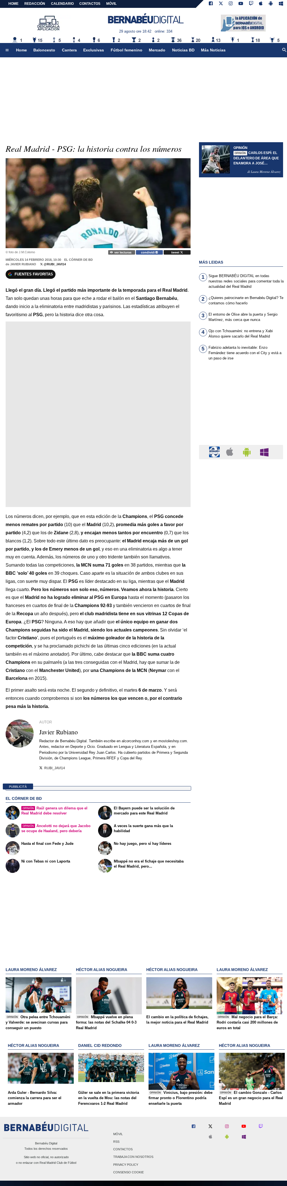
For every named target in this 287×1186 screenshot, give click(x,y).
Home (13, 3)
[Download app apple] (261, 4)
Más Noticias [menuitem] (213, 50)
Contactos (123, 1149)
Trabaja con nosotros (133, 1157)
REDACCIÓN (34, 3)
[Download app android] (271, 4)
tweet (175, 252)
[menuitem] (7, 50)
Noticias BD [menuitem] (183, 50)
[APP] (215, 452)
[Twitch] (251, 4)
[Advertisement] (241, 406)
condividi (148, 252)
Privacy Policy (125, 1164)
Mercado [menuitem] (157, 50)
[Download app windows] (281, 4)
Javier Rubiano (23, 264)
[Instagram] (230, 4)
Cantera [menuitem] (69, 50)
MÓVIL (111, 3)
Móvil (118, 1134)
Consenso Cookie (128, 1172)
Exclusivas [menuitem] (93, 50)
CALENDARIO (62, 3)
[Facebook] (210, 4)
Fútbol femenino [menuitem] (126, 50)
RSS (116, 1141)
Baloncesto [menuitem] (44, 50)
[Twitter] (221, 4)
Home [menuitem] (21, 50)
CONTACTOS (89, 3)
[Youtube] (241, 4)
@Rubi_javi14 (54, 264)
